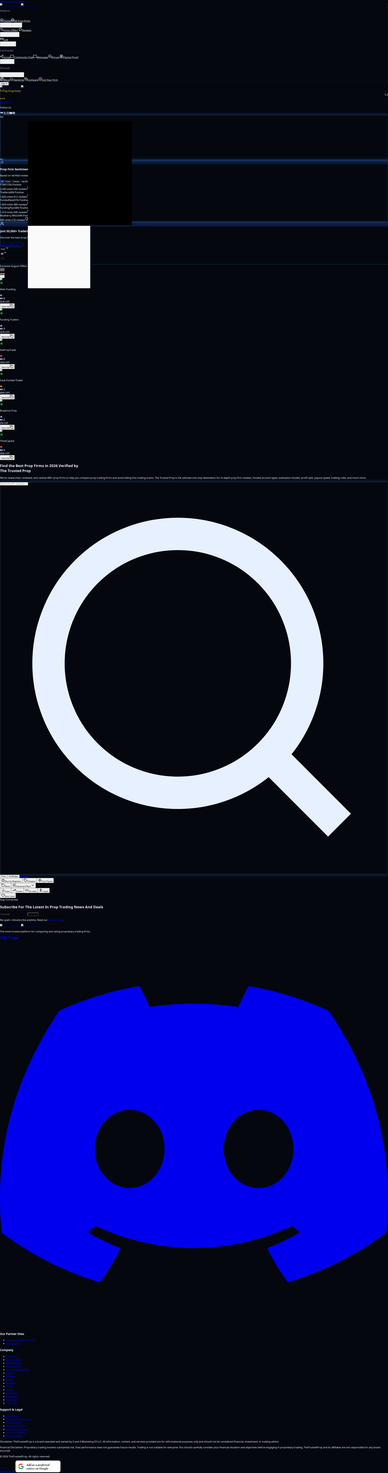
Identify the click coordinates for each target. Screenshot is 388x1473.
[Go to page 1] (1, 273)
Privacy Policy (56, 920)
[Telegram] (14, 938)
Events (10, 1379)
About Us (11, 1356)
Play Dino (11, 1399)
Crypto (45, 891)
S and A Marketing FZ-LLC (20, 1340)
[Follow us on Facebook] (13, 113)
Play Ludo (11, 1403)
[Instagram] (2, 938)
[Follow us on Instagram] (7, 113)
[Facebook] (9, 938)
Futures (16, 181)
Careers (10, 1373)
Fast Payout (47, 881)
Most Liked (10, 896)
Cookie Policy (13, 1422)
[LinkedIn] (5, 938)
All (2, 181)
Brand (9, 1389)
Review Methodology (18, 1369)
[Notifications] (2, 262)
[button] (194, 293)
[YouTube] (17, 938)
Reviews (24, 876)
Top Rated (26, 181)
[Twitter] (12, 938)
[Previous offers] (2, 269)
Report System (14, 1436)
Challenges (13, 876)
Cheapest (31, 881)
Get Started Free (9, 244)
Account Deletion (16, 1432)
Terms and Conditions (18, 1419)
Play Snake (12, 1396)
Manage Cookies (15, 1425)
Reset (7, 886)
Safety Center (14, 1363)
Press (9, 1386)
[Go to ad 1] (1, 159)
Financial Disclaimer (17, 1429)
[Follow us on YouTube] (10, 113)
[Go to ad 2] (4, 159)
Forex (8, 181)
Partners (11, 1383)
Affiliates (11, 1376)
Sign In (4, 84)
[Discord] (194, 1327)
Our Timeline (13, 1359)
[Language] (4, 253)
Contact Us (12, 1415)
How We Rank (14, 1366)
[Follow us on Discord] (1, 113)
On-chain (33, 891)
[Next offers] (2, 276)
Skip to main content (12, 1)
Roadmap (11, 1393)
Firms (3, 876)
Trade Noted (13, 1343)
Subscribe (33, 914)
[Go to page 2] (3, 273)
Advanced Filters (23, 886)
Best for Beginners (13, 881)
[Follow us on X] (4, 113)
